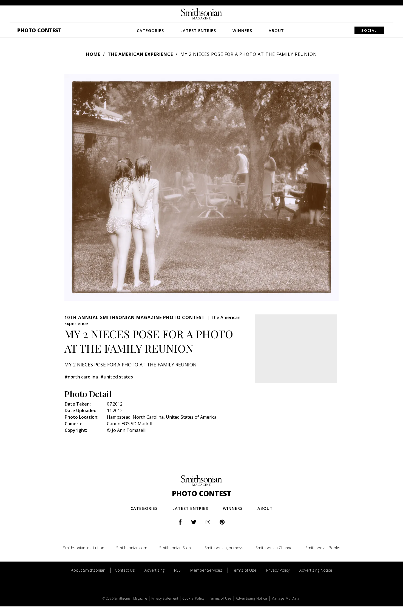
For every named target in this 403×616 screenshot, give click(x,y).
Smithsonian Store (175, 547)
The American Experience (140, 54)
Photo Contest (39, 30)
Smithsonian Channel (274, 547)
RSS (177, 570)
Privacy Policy (278, 570)
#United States (116, 377)
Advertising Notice (315, 570)
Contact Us (125, 570)
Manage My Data (285, 598)
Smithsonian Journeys (224, 547)
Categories (150, 30)
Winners (242, 30)
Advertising (154, 570)
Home (93, 54)
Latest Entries (198, 30)
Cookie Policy (193, 598)
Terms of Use (244, 570)
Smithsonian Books (322, 547)
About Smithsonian (88, 570)
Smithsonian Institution (83, 547)
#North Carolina (81, 377)
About (276, 30)
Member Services (206, 570)
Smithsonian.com (131, 547)
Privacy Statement (164, 598)
